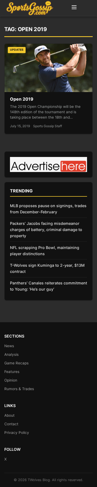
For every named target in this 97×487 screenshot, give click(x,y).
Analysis (11, 354)
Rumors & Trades (19, 389)
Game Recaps (16, 363)
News (9, 346)
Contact (11, 424)
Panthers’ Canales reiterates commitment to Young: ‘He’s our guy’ (48, 286)
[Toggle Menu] (74, 8)
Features (11, 371)
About (9, 415)
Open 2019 (21, 99)
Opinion (10, 380)
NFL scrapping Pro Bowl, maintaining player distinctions (44, 250)
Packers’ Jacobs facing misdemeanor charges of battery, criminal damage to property (46, 229)
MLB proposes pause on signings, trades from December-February (48, 208)
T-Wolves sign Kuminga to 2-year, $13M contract (47, 268)
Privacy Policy (16, 432)
